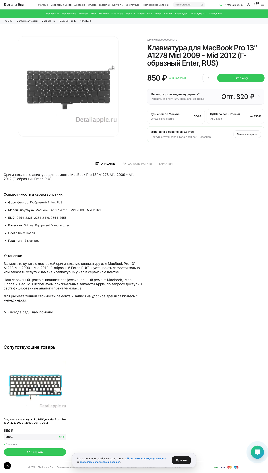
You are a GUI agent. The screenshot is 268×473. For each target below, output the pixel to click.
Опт (60, 437)
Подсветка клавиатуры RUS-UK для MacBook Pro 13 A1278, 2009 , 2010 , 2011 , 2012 (35, 421)
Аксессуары (181, 13)
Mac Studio (117, 13)
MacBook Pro (69, 13)
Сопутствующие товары (30, 347)
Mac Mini (104, 13)
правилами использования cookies (99, 461)
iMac (93, 13)
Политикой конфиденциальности (146, 458)
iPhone (141, 13)
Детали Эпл (14, 4)
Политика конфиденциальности (72, 467)
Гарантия (104, 4)
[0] (255, 4)
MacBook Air (52, 13)
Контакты (117, 4)
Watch (158, 13)
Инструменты (198, 13)
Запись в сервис (247, 134)
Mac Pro (130, 13)
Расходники (215, 13)
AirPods (168, 13)
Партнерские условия (155, 4)
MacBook (84, 13)
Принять (181, 460)
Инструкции (133, 4)
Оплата (92, 4)
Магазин (43, 4)
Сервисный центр (61, 4)
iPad (149, 13)
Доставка (79, 4)
